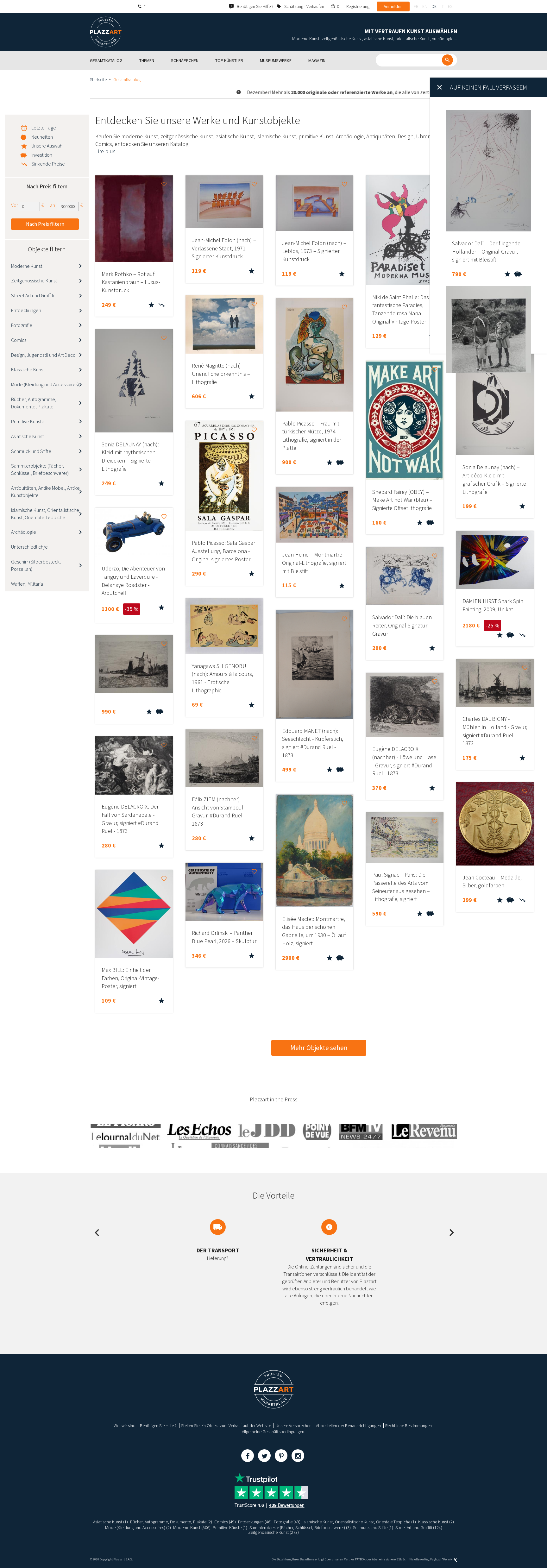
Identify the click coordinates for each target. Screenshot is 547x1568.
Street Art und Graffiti (32, 295)
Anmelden (393, 6)
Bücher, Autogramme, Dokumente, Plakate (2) (171, 1522)
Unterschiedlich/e (29, 547)
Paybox (435, 1559)
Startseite (98, 79)
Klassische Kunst (28, 369)
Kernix (448, 1559)
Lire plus (105, 151)
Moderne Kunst (26, 266)
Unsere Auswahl (47, 145)
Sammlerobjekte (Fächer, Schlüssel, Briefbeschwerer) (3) (300, 1527)
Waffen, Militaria (27, 584)
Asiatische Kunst (27, 436)
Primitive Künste (27, 421)
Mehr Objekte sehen (319, 1047)
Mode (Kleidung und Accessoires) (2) (138, 1527)
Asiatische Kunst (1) (110, 1522)
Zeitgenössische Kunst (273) (273, 1532)
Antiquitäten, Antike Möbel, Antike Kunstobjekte (45, 491)
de (434, 6)
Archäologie (23, 532)
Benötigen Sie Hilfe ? (158, 1425)
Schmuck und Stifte (31, 451)
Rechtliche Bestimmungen (408, 1425)
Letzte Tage (43, 127)
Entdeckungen (26, 310)
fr (416, 6)
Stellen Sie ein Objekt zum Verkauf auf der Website (226, 1425)
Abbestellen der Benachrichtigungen (348, 1425)
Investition (41, 155)
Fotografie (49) (287, 1522)
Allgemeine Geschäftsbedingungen (273, 1431)
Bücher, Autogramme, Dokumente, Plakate (33, 403)
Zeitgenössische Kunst (34, 280)
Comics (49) (225, 1522)
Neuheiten (42, 137)
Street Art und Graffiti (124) (418, 1527)
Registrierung (357, 6)
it (442, 6)
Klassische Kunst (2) (436, 1522)
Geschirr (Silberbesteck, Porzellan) (36, 565)
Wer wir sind (124, 1425)
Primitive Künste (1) (230, 1527)
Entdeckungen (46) (255, 1522)
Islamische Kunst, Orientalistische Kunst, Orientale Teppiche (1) (359, 1522)
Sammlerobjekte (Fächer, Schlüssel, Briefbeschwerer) (40, 469)
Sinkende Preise (48, 164)
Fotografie (21, 325)
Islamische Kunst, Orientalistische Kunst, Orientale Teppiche (45, 513)
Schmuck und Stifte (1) (373, 1527)
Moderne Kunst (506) (192, 1527)
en (424, 6)
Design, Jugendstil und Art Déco (43, 355)
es (450, 6)
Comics (18, 340)
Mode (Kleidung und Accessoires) (45, 384)
